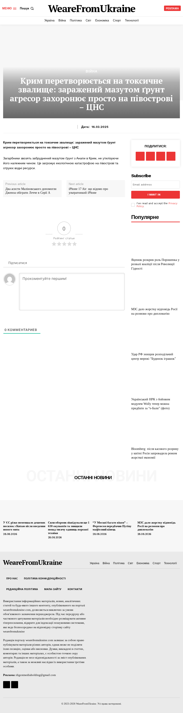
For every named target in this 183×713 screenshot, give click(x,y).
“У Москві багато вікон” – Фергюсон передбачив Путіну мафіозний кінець (112, 526)
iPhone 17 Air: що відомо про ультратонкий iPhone (88, 190)
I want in (154, 194)
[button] (27, 8)
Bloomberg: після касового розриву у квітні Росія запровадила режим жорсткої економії (155, 453)
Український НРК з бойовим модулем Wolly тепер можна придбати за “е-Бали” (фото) (150, 404)
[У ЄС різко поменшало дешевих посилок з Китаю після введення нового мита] (24, 503)
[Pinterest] (160, 156)
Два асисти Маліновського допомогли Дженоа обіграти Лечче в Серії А (30, 190)
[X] (150, 156)
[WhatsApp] (170, 156)
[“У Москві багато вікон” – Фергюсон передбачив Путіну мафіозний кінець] (114, 503)
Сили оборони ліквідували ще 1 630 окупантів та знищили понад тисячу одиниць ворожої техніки (68, 528)
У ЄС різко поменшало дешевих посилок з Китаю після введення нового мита (24, 526)
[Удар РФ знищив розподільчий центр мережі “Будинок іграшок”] (155, 335)
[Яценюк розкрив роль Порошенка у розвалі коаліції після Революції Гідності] (155, 240)
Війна (92, 71)
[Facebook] (140, 156)
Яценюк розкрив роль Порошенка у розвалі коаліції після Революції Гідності (155, 264)
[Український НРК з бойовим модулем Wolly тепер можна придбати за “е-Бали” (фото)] (155, 380)
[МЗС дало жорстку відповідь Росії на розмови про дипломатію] (155, 290)
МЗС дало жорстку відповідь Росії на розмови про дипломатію (156, 526)
